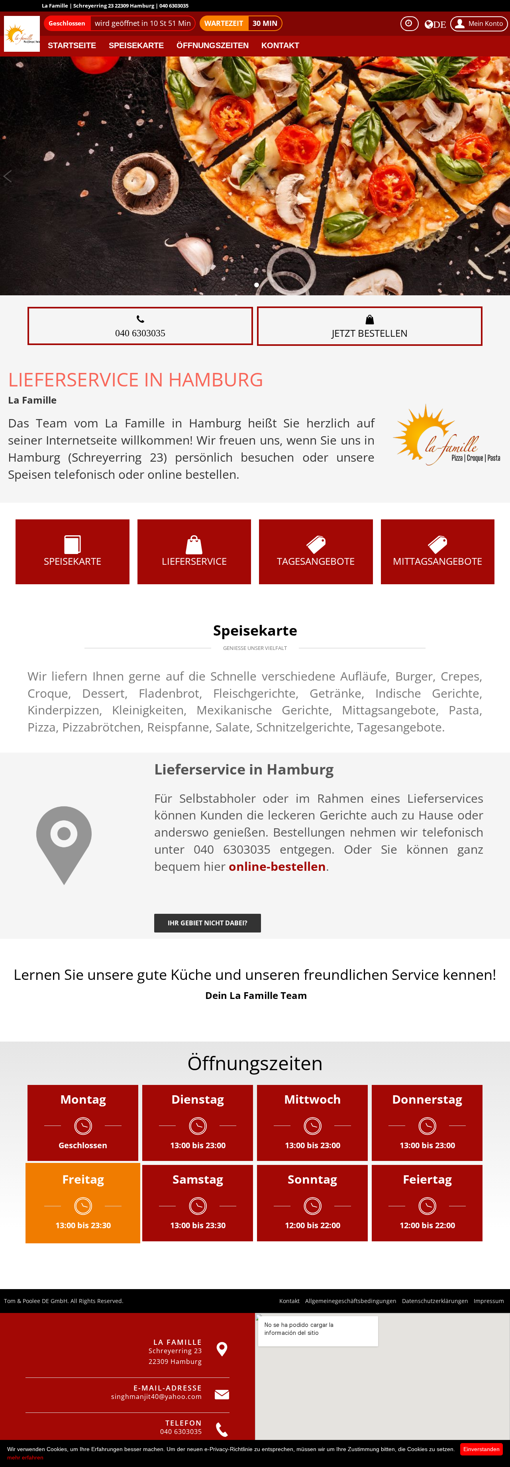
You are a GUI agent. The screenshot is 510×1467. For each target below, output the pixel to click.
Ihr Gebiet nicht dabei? (207, 923)
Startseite (72, 45)
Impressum (489, 1301)
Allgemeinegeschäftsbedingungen (350, 1301)
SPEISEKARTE (72, 561)
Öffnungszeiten (213, 45)
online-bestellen (277, 866)
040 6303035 (140, 332)
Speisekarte (136, 45)
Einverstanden (481, 1449)
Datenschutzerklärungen (435, 1301)
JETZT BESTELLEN (370, 332)
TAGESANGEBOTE (316, 561)
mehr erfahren (25, 1457)
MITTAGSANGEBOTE (437, 561)
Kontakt (280, 45)
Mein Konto (486, 23)
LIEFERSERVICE (194, 561)
